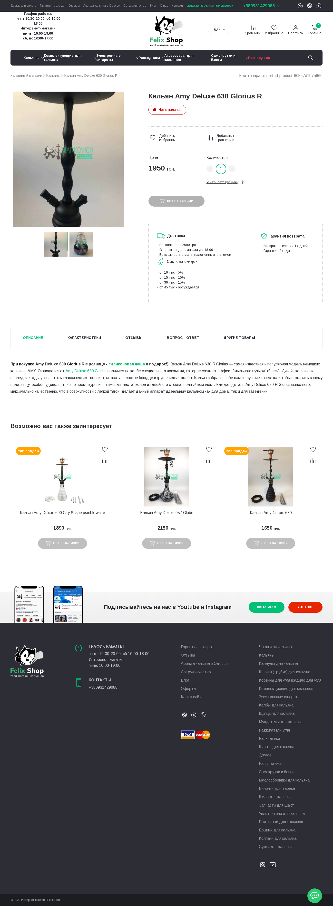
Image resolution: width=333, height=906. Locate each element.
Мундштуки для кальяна (281, 722)
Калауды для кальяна (278, 663)
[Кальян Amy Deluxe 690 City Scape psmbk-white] (62, 476)
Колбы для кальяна (276, 705)
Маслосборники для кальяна (284, 780)
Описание (33, 338)
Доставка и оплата (23, 5)
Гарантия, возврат (52, 5)
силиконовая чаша (126, 364)
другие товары (239, 338)
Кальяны (53, 75)
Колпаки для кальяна (277, 838)
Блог (153, 5)
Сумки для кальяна (276, 847)
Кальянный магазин (26, 75)
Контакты (178, 5)
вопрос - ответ (183, 338)
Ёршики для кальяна (277, 830)
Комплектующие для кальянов (286, 689)
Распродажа (270, 764)
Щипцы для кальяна (276, 713)
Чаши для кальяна (275, 647)
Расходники (269, 738)
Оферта (188, 689)
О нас (164, 5)
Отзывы (74, 5)
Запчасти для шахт (276, 805)
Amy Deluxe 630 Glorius (86, 371)
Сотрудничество (134, 5)
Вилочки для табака (277, 788)
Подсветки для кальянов (281, 822)
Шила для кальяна (275, 797)
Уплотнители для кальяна (282, 813)
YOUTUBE (305, 607)
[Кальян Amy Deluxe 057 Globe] (166, 476)
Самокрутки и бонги (276, 772)
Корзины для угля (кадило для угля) (291, 680)
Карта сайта (192, 697)
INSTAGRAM (266, 607)
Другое (265, 755)
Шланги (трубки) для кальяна (284, 672)
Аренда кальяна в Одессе (101, 5)
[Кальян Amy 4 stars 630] (270, 476)
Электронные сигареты (279, 697)
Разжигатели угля (274, 730)
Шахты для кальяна (276, 747)
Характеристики (84, 338)
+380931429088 (259, 5)
